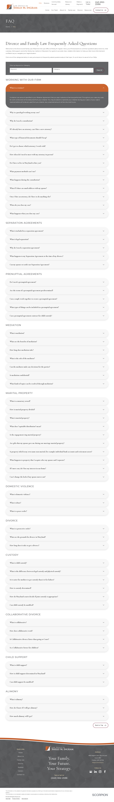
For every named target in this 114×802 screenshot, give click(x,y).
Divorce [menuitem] (80, 10)
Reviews (46, 3)
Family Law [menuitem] (71, 10)
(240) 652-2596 (59, 778)
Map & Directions (97, 762)
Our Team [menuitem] (54, 10)
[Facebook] (105, 771)
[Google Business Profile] (90, 771)
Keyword (14, 69)
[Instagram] (100, 771)
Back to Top (99, 725)
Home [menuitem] (47, 10)
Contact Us (99, 10)
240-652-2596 (100, 3)
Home (21, 752)
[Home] (22, 7)
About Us (21, 756)
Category (57, 69)
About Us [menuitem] (63, 10)
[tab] (57, 88)
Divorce (20, 763)
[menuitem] (8, 799)
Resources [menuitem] (88, 10)
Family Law (20, 760)
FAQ (40, 3)
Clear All (99, 70)
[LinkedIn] (95, 771)
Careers (20, 771)
